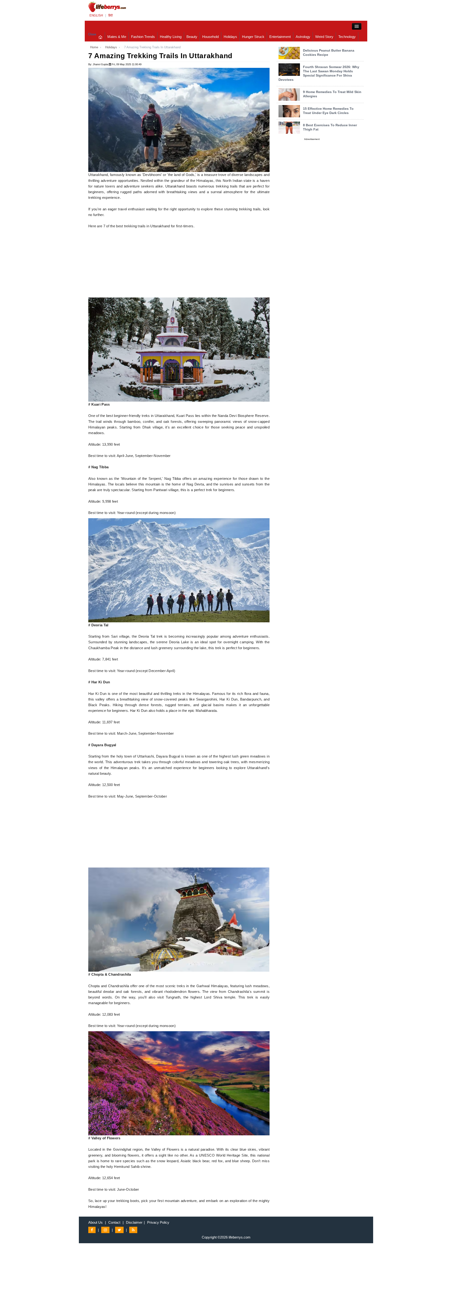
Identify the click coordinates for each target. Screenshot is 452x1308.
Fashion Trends (143, 37)
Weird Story (324, 37)
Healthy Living (171, 37)
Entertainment (280, 37)
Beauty (191, 37)
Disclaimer (134, 1222)
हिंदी (110, 15)
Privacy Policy (158, 1222)
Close (92, 34)
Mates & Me (116, 37)
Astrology (303, 37)
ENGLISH (96, 15)
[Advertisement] (179, 264)
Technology (347, 37)
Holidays (230, 37)
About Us (95, 1222)
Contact (114, 1222)
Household (210, 37)
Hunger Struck (253, 37)
